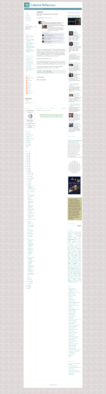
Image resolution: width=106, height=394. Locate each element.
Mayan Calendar (78, 258)
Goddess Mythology (72, 251)
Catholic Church (76, 241)
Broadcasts (71, 239)
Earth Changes (74, 247)
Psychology (70, 267)
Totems (79, 278)
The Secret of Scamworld (30, 236)
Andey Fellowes (30, 77)
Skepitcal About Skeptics (73, 343)
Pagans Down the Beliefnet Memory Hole (30, 270)
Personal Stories (71, 264)
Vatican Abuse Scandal (29, 137)
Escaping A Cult (72, 313)
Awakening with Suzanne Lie (74, 292)
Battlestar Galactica (30, 138)
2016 (27, 164)
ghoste (28, 93)
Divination (76, 246)
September (29, 178)
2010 (27, 286)
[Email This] (46, 71)
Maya (73, 258)
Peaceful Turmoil (72, 333)
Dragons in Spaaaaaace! (30, 199)
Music (72, 260)
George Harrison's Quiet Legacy (30, 274)
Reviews (77, 268)
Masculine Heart (72, 327)
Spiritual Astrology (72, 345)
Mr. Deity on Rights (31, 191)
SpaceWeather (72, 373)
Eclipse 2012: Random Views (30, 230)
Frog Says (29, 80)
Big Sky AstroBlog (72, 295)
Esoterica (79, 248)
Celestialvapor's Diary (30, 63)
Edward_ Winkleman (73, 311)
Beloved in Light (72, 293)
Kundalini (74, 257)
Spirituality (70, 274)
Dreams (80, 246)
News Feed (28, 20)
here (52, 67)
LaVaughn (41, 72)
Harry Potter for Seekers (73, 370)
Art (80, 234)
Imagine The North (72, 320)
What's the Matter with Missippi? (30, 226)
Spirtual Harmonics (72, 346)
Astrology (79, 235)
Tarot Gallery (40, 8)
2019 (27, 159)
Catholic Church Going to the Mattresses (30, 206)
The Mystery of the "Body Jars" (31, 213)
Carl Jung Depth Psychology (74, 302)
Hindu (76, 253)
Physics (79, 264)
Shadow (74, 272)
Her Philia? (76, 73)
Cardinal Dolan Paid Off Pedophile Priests (31, 187)
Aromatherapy (76, 234)
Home (26, 8)
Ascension (70, 235)
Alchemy (72, 231)
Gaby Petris (71, 317)
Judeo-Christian (74, 256)
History (79, 253)
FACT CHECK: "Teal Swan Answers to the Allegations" (77, 95)
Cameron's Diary (29, 62)
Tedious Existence (72, 348)
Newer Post (39, 108)
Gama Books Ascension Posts (74, 319)
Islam (72, 254)
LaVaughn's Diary (29, 58)
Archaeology (78, 233)
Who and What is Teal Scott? (75, 53)
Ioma (28, 82)
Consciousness (70, 243)
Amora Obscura (72, 288)
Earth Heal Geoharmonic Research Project (73, 310)
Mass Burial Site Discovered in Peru (30, 202)
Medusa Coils (71, 330)
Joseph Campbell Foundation (74, 371)
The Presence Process (77, 277)
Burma (80, 239)
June (28, 183)
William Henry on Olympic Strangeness (30, 249)
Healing (79, 252)
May (28, 184)
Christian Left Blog (72, 303)
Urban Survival (72, 354)
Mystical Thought (77, 260)
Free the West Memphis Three (75, 367)
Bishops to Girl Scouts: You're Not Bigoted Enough (30, 245)
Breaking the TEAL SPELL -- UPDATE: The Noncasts (77, 44)
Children (69, 242)
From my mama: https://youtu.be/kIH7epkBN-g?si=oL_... (30, 43)
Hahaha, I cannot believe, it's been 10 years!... (30, 36)
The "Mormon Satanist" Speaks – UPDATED (77, 124)
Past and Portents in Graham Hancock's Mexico (30, 263)
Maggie (28, 87)
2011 (27, 285)
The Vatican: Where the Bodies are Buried (31, 196)
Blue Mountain (71, 299)
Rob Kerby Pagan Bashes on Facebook (30, 258)
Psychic (79, 266)
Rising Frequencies (72, 340)
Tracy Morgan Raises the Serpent (30, 252)
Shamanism (78, 272)
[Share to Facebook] (49, 71)
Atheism (75, 236)
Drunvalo (69, 247)
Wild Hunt (71, 355)
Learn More (30, 126)
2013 (27, 170)
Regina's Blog (71, 339)
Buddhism (77, 239)
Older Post (64, 108)
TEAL (71, 277)
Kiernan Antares (72, 323)
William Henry (73, 282)
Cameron (29, 78)
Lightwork (69, 258)
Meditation (69, 259)
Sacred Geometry (77, 269)
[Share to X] (48, 71)
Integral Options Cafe (73, 322)
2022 (27, 154)
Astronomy (70, 236)
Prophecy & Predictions (28, 141)
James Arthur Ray (29, 134)
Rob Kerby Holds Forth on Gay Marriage (30, 209)
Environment (73, 248)
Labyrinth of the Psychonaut (74, 324)
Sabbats (71, 269)
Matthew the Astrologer (73, 329)
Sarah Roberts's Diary (30, 68)
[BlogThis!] (47, 71)
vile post (51, 54)
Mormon (73, 259)
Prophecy (75, 266)
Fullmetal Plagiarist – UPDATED (76, 32)
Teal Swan (28, 133)
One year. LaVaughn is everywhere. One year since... (30, 40)
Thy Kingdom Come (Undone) (74, 349)
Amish (76, 231)
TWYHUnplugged (72, 352)
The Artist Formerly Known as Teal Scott (77, 63)
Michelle (29, 88)
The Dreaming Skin (31, 190)
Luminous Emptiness (73, 326)
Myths (69, 261)
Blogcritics (71, 296)
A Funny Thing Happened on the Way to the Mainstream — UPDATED (75, 105)
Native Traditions (74, 261)
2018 (27, 161)
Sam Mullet (75, 270)
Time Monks (28, 144)
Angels (73, 233)
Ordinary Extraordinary (73, 332)
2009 (27, 288)
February (29, 281)
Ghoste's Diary (29, 66)
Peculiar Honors (72, 335)
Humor (69, 254)
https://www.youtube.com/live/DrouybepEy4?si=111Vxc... (30, 47)
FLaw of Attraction (72, 316)
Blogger (55, 384)
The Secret (28, 142)
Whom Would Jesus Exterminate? (30, 222)
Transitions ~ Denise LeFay (74, 351)
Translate (29, 29)
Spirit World (70, 273)
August (28, 179)
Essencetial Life (72, 314)
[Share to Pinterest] (51, 71)
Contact (30, 8)
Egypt (69, 248)
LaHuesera (29, 83)
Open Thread (72, 263)
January (29, 283)
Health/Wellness (71, 253)
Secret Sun (71, 342)
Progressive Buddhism (73, 338)
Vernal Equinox (75, 280)
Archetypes (70, 234)
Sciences (79, 270)
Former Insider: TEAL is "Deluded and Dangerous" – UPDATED (74, 84)
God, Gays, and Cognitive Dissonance (30, 240)
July (28, 181)
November (29, 174)
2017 (27, 163)
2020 (27, 158)
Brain (80, 238)
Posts (28, 100)
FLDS (69, 249)
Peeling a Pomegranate (73, 336)
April (28, 278)
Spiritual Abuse (77, 273)
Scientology (70, 272)
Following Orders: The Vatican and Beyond (30, 266)
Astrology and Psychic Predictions (73, 290)
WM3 (27, 146)
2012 (27, 171)
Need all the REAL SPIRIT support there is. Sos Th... (30, 50)
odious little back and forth (56, 61)
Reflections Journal (48, 17)
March (28, 279)
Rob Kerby (48, 72)
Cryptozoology (79, 243)
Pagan (45, 72)
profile (42, 50)
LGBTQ (79, 257)
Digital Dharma (72, 307)
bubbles (28, 90)
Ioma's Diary (28, 59)
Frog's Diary (28, 65)
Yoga (77, 282)
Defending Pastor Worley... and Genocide (30, 216)
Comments (29, 102)
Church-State (74, 242)
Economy (79, 247)
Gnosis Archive (72, 368)
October (29, 176)
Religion (73, 268)
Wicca (52, 72)
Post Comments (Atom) (46, 110)
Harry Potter (74, 252)
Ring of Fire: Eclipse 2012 (30, 233)
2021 (27, 156)
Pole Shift (70, 266)
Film (71, 249)
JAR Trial (35, 8)
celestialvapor (30, 92)
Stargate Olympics (77, 274)
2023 (27, 153)
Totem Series (28, 145)
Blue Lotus (71, 298)
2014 (27, 168)
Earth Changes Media (73, 365)
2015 (27, 166)
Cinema (80, 242)
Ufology (69, 279)
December (29, 173)
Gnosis (79, 249)
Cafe (28, 193)
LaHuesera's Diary (29, 61)
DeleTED (72, 246)
